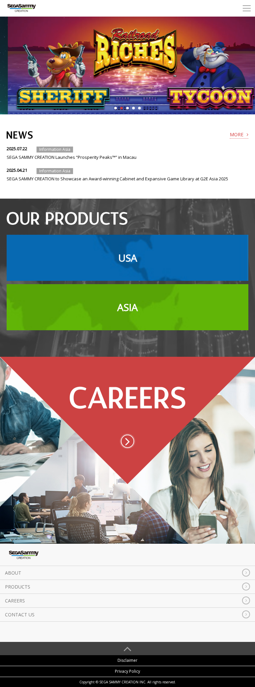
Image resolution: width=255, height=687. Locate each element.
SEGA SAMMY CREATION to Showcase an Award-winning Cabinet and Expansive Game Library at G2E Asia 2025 (117, 179)
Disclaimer (127, 660)
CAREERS (15, 600)
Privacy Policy (127, 671)
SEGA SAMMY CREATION (22, 8)
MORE (236, 134)
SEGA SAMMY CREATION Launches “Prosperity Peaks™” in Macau (71, 157)
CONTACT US (20, 614)
